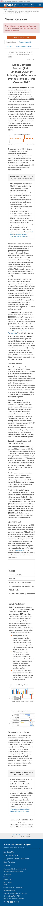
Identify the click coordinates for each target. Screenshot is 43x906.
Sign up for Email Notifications (14, 898)
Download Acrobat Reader (21, 835)
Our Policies (9, 862)
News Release (11, 42)
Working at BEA (11, 855)
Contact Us (9, 852)
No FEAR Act (8, 882)
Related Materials (25, 42)
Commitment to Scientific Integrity (15, 869)
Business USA (8, 879)
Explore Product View (21, 37)
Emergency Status (10, 890)
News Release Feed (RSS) (12, 896)
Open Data (7, 874)
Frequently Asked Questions (16, 858)
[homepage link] (19, 5)
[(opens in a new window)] (5, 902)
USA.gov (6, 877)
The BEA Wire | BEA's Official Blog (15, 893)
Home (5, 9)
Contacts (9, 46)
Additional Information (24, 46)
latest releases (13, 28)
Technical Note (21, 550)
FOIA (5, 885)
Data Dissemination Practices (13, 871)
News (10, 9)
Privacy (7, 865)
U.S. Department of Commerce (13, 887)
